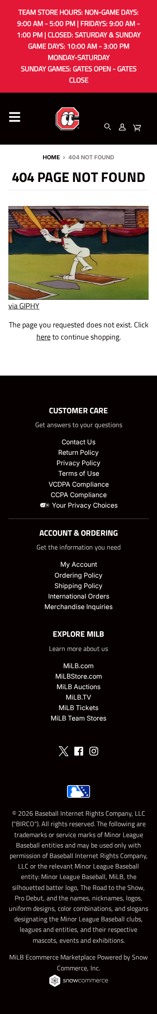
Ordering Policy (78, 575)
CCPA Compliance (79, 495)
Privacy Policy (78, 463)
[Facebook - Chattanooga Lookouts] (79, 751)
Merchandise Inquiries (78, 607)
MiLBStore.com (78, 676)
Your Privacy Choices (84, 505)
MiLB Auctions (78, 687)
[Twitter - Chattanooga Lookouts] (64, 751)
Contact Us (78, 442)
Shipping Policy (78, 586)
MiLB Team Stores (78, 718)
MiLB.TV (78, 697)
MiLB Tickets (78, 708)
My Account (78, 564)
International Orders (78, 596)
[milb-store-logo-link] (78, 799)
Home (51, 157)
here (43, 336)
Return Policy (78, 452)
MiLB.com (78, 666)
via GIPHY (23, 305)
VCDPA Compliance (79, 484)
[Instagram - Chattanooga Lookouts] (94, 751)
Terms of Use (78, 473)
